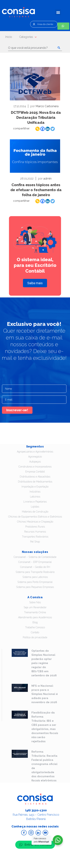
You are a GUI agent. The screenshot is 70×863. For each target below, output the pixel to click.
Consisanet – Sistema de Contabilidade (35, 557)
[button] (58, 12)
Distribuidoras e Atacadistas (35, 476)
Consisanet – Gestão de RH (35, 567)
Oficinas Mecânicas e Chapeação (35, 521)
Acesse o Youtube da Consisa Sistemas (45, 832)
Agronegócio (35, 456)
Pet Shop (35, 541)
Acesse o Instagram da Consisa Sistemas (31, 832)
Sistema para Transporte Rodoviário (35, 572)
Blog (35, 622)
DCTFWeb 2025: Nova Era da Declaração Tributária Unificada (36, 117)
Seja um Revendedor (35, 607)
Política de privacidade (35, 637)
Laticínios (35, 496)
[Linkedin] (47, 129)
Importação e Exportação (35, 486)
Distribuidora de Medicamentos (35, 481)
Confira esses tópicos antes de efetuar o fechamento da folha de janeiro (36, 190)
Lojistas (35, 506)
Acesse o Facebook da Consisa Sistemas (24, 832)
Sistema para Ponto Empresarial (35, 582)
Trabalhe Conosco (35, 627)
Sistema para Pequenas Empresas (35, 587)
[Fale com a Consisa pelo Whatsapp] (63, 26)
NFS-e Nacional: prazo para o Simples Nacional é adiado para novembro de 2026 (44, 694)
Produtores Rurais (35, 526)
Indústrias (35, 491)
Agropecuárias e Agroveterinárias (35, 451)
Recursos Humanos (35, 531)
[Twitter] (52, 129)
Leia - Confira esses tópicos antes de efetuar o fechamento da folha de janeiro (35, 156)
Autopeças (35, 461)
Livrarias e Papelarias (35, 501)
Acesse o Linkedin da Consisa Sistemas (38, 832)
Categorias (26, 37)
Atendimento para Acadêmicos (35, 617)
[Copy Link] (37, 129)
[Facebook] (42, 129)
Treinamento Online (35, 612)
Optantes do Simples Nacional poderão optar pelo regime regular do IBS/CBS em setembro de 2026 (44, 663)
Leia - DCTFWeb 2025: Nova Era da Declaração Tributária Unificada (35, 83)
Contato (35, 632)
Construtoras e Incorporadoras (35, 466)
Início (8, 37)
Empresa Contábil (35, 471)
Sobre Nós (35, 602)
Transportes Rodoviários (35, 536)
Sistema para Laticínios (35, 577)
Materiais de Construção (35, 511)
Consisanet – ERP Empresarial (35, 562)
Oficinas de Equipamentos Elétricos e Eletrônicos (35, 516)
